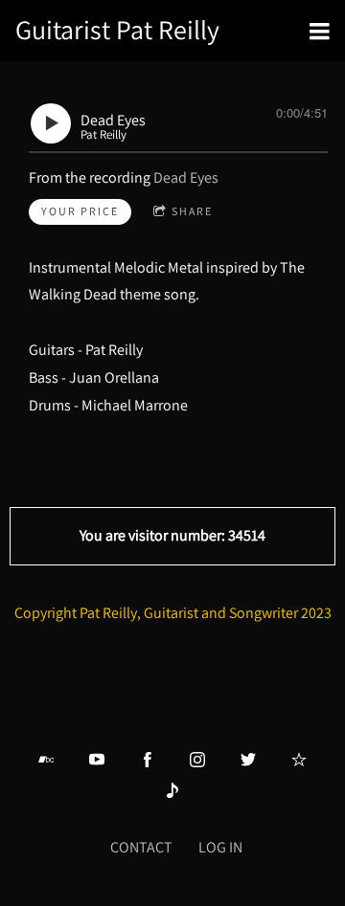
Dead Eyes (185, 177)
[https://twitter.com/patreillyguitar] (248, 759)
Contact (141, 847)
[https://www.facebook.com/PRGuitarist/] (147, 759)
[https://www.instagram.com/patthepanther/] (197, 759)
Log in (220, 847)
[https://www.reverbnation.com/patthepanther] (299, 759)
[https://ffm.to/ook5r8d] (172, 790)
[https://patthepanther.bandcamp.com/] (46, 759)
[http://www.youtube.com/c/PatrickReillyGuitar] (96, 759)
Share (192, 211)
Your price (80, 211)
